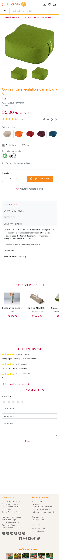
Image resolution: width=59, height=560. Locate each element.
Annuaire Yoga (8, 525)
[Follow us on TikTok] (34, 538)
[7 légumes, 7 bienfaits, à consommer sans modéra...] (33, 556)
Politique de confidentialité (44, 512)
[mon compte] (44, 5)
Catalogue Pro (38, 519)
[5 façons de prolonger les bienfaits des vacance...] (9, 556)
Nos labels (6, 509)
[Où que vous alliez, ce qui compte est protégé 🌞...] (17, 556)
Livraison (36, 504)
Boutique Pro (37, 517)
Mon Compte (37, 501)
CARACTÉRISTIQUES (14, 211)
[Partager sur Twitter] (48, 119)
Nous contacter (38, 528)
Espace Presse (38, 531)
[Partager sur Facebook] (44, 119)
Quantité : (6, 173)
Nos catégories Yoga (11, 501)
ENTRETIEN (9, 217)
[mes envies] (49, 5)
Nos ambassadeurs (10, 522)
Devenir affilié (8, 527)
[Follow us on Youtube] (29, 538)
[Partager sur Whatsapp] (55, 119)
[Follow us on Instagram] (25, 538)
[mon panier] (54, 5)
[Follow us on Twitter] (38, 538)
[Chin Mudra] (14, 4)
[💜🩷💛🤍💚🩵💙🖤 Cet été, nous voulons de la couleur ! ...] (49, 556)
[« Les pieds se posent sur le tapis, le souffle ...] (41, 556)
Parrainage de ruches (11, 517)
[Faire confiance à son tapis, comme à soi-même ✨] (25, 556)
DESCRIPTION (11, 204)
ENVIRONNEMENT (13, 224)
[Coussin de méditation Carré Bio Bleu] (53, 134)
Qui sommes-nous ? (10, 506)
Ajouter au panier (41, 179)
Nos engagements (10, 504)
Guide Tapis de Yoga (11, 512)
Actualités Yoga (9, 519)
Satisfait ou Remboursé (42, 506)
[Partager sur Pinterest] (51, 119)
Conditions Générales (41, 509)
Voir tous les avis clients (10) (17, 384)
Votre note (7, 397)
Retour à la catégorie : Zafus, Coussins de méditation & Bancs (27, 17)
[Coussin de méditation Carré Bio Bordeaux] (30, 134)
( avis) (21, 119)
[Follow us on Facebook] (20, 538)
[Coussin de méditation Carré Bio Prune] (41, 134)
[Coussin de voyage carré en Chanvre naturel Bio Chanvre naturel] (7, 134)
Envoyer (29, 441)
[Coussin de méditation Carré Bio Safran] (18, 134)
